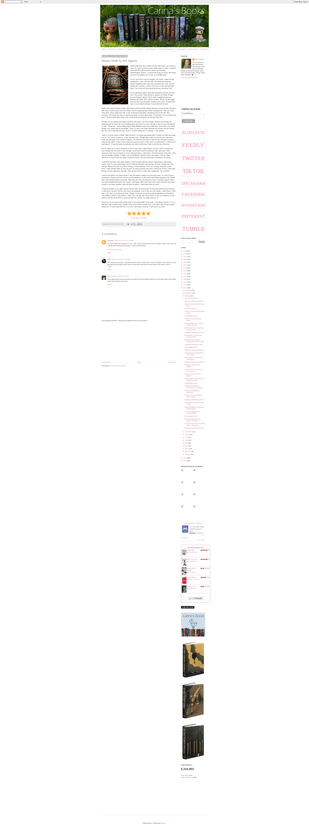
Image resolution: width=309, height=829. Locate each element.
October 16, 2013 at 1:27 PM (119, 276)
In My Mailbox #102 (191, 383)
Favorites (203, 49)
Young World (191, 577)
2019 (185, 271)
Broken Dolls (191, 586)
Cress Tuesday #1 (191, 308)
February (188, 451)
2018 (185, 274)
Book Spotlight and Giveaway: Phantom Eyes (194, 408)
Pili (108, 276)
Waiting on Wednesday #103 (194, 428)
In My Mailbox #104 (191, 316)
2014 (185, 285)
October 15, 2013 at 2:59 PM (124, 240)
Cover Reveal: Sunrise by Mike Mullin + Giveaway (195, 424)
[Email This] (132, 224)
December (188, 290)
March (187, 449)
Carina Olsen (199, 59)
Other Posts (192, 49)
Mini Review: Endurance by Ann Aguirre (194, 370)
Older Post (172, 362)
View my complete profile (189, 77)
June (187, 440)
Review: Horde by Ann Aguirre (194, 362)
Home (103, 49)
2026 (185, 251)
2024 (185, 257)
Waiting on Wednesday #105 (194, 350)
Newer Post (106, 362)
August (187, 434)
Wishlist (140, 49)
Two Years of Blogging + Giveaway (192, 391)
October (187, 296)
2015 (185, 282)
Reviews (120, 49)
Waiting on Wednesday (167, 49)
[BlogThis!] (134, 224)
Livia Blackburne (193, 561)
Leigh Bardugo (193, 552)
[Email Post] (127, 224)
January (188, 454)
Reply (109, 253)
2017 (185, 276)
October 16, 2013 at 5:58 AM (120, 259)
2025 (185, 254)
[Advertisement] (139, 341)
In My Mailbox (151, 49)
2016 (185, 279)
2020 (185, 268)
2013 (185, 288)
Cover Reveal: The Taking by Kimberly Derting (194, 379)
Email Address (187, 113)
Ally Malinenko (193, 588)
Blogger (163, 823)
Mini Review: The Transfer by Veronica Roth (194, 329)
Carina (191, 527)
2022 (185, 262)
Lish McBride (192, 572)
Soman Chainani (193, 579)
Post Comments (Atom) (118, 366)
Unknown (110, 240)
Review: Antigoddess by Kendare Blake (192, 412)
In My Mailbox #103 (191, 347)
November (188, 293)
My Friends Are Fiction (114, 250)
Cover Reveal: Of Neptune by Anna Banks (194, 354)
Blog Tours (181, 49)
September (189, 432)
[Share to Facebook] (138, 224)
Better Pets (190, 550)
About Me (111, 49)
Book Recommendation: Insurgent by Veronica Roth (194, 340)
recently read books (195, 547)
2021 (185, 265)
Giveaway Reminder (191, 298)
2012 (185, 458)
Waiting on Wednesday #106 (194, 332)
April (186, 446)
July (186, 437)
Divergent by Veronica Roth (194, 344)
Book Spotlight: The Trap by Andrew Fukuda (194, 324)
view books (201, 540)
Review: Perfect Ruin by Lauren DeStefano (192, 420)
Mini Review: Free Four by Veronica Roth (193, 336)
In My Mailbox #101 (191, 416)
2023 (185, 259)
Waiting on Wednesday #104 (194, 400)
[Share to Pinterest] (141, 224)
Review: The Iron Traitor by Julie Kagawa (193, 396)
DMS (109, 259)
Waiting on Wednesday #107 (194, 301)
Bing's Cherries (192, 559)
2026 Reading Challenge (193, 523)
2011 (185, 461)
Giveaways (130, 49)
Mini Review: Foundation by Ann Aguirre (194, 358)
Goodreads (135, 218)
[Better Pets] (185, 555)
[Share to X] (136, 224)
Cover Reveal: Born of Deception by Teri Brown (194, 387)
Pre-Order (143, 218)
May (186, 443)
